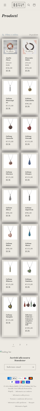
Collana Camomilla (29, 100)
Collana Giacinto (9, 173)
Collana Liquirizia (29, 209)
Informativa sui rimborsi (24, 391)
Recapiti (31, 403)
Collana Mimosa (9, 280)
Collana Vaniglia (9, 316)
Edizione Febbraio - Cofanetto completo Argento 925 (29, 320)
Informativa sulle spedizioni (17, 403)
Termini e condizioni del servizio (21, 399)
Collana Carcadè (28, 137)
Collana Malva (9, 244)
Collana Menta (28, 244)
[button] (5, 5)
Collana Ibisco (9, 209)
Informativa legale (21, 406)
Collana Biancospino (10, 100)
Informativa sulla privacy (21, 395)
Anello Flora (8, 59)
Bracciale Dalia (29, 59)
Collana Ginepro (28, 173)
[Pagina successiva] (26, 344)
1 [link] (13, 344)
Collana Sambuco (28, 280)
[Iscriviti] (33, 367)
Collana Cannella (9, 137)
